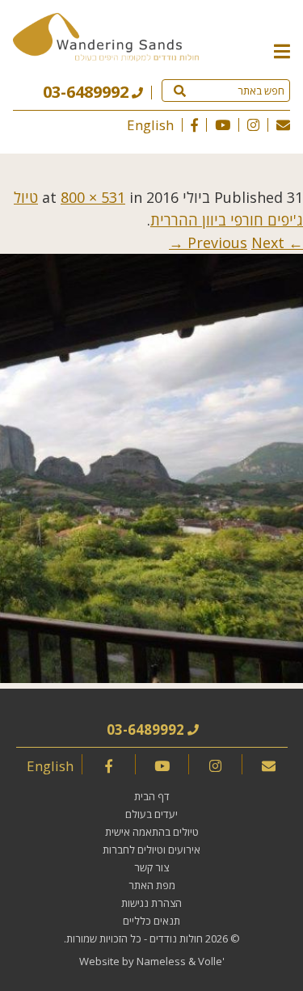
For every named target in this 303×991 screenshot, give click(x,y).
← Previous (245, 242)
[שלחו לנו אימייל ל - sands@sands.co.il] (283, 125)
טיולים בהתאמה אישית (152, 831)
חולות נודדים (176, 938)
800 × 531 (93, 197)
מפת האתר (151, 885)
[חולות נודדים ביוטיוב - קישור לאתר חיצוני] (222, 125)
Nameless (161, 961)
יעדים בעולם (151, 814)
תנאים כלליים (151, 920)
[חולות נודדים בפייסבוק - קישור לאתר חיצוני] (194, 125)
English (150, 125)
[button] (282, 50)
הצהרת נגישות (151, 903)
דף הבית (152, 796)
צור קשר (151, 867)
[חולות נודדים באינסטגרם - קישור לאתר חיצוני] (253, 125)
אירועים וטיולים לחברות (151, 849)
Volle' (211, 961)
